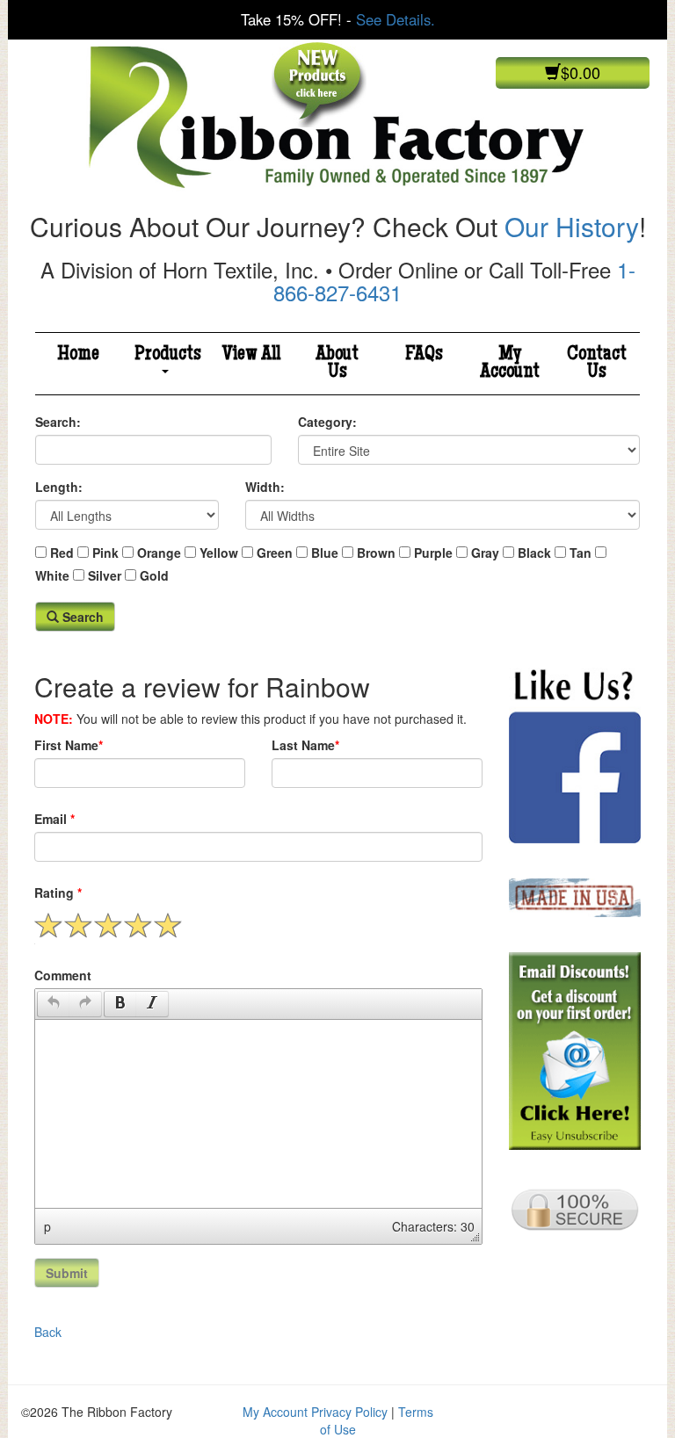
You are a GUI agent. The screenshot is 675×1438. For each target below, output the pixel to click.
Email (54, 818)
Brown (376, 552)
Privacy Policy (349, 1411)
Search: (58, 421)
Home (78, 354)
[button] (53, 1004)
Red (62, 552)
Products (167, 354)
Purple (433, 552)
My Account (510, 363)
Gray (485, 552)
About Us (337, 363)
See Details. (395, 19)
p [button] (47, 1226)
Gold (154, 575)
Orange (159, 552)
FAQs (424, 354)
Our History (571, 226)
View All (251, 354)
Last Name (305, 745)
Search (81, 616)
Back (48, 1331)
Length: (59, 486)
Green (275, 552)
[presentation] (53, 1004)
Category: (327, 421)
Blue (324, 552)
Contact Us (597, 363)
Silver (104, 575)
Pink (105, 552)
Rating (58, 892)
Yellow (219, 552)
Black (534, 552)
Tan (581, 552)
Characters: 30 (433, 1226)
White (52, 575)
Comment (62, 975)
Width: (265, 486)
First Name (68, 745)
